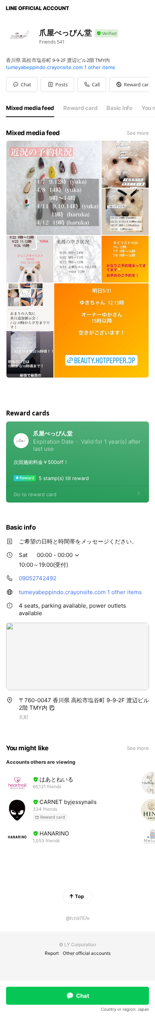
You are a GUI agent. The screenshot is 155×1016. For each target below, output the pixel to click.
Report (52, 953)
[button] (57, 84)
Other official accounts (87, 953)
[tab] (30, 108)
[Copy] (51, 708)
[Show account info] (106, 33)
